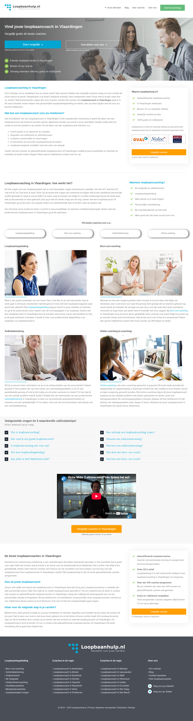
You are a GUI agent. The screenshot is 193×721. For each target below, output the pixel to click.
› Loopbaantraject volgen (17, 692)
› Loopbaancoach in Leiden (113, 682)
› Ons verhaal (154, 668)
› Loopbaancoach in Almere (65, 672)
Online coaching (108, 385)
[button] (49, 432)
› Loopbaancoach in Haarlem (66, 682)
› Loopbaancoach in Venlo (64, 689)
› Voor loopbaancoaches (159, 678)
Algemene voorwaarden (106, 707)
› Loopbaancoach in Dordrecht (66, 675)
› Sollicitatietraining (14, 672)
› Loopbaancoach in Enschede (114, 685)
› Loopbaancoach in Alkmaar (113, 668)
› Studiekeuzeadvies (14, 685)
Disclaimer (122, 707)
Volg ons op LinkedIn (163, 686)
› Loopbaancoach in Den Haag (114, 689)
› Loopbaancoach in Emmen (65, 678)
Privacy (91, 707)
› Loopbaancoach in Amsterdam (67, 668)
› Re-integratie (11, 678)
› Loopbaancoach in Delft (112, 675)
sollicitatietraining (13, 398)
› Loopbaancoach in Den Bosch (115, 692)
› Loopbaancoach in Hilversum (115, 678)
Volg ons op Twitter (162, 691)
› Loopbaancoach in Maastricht (67, 685)
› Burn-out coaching (14, 668)
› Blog (151, 672)
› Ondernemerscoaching (16, 682)
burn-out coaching (179, 310)
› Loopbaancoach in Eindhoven (67, 692)
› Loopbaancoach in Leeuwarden (115, 672)
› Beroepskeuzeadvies (15, 689)
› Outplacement (12, 675)
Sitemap (131, 707)
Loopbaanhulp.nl (79, 707)
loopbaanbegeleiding (38, 307)
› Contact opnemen (157, 675)
